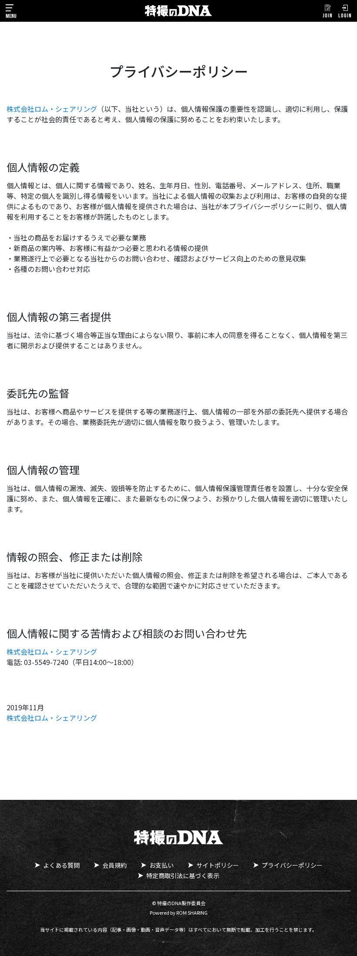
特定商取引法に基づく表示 (182, 875)
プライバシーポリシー (292, 865)
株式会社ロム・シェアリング (52, 109)
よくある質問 (61, 865)
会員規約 (114, 865)
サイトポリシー (217, 865)
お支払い (161, 865)
